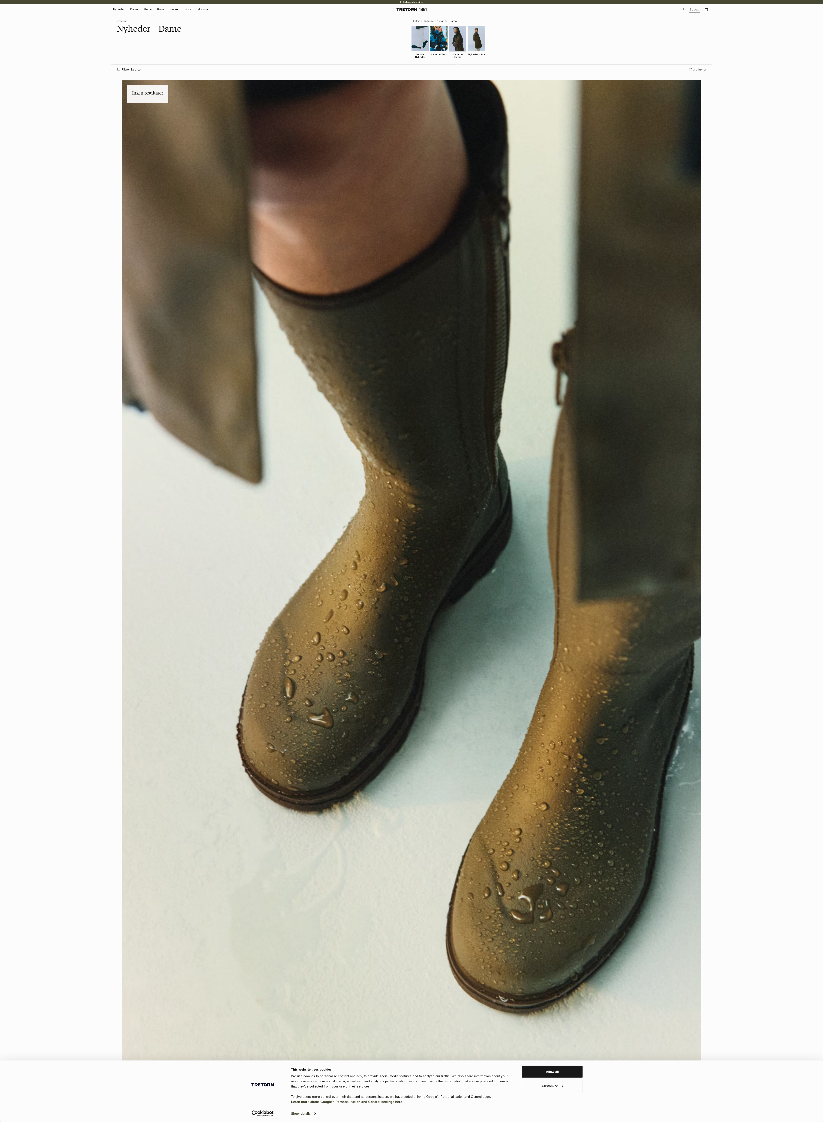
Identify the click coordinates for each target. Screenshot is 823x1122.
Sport (189, 9)
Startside (417, 21)
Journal (203, 9)
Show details (301, 1113)
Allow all (552, 1072)
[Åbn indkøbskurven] (706, 9)
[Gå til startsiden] (411, 9)
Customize (550, 1086)
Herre (148, 9)
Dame (134, 9)
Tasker (174, 9)
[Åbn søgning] (683, 9)
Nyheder (429, 21)
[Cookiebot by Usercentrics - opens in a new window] (262, 1113)
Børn (160, 9)
